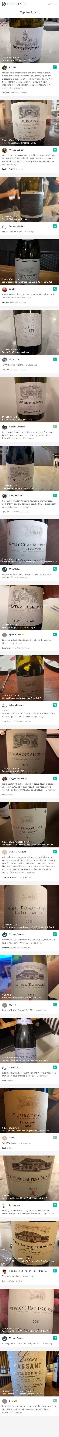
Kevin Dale (14, 359)
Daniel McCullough (17, 851)
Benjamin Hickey (16, 226)
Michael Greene (16, 934)
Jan (10, 648)
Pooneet (5, 948)
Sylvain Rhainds (16, 705)
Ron (7, 302)
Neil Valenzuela (16, 495)
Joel (3, 93)
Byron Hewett (15, 634)
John (4, 721)
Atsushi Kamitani (17, 426)
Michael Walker (16, 150)
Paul (4, 169)
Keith (4, 1281)
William (12, 169)
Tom (7, 93)
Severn (5, 648)
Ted (7, 369)
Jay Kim (12, 1004)
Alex (12, 877)
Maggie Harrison (16, 778)
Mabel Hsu (14, 1067)
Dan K (12, 1137)
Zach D (12, 67)
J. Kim (12, 1401)
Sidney (13, 1281)
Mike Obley (14, 569)
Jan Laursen (14, 1205)
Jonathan (5, 877)
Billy (3, 302)
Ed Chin (12, 289)
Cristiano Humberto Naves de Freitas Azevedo (28, 1270)
